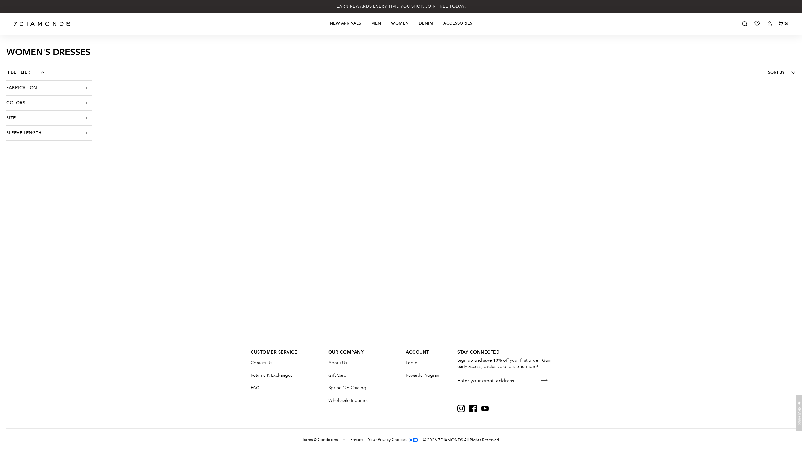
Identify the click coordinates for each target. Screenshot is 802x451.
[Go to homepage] (42, 24)
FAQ (255, 388)
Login (411, 363)
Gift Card (337, 375)
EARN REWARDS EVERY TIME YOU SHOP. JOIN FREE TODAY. (401, 6)
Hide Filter (18, 72)
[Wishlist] (757, 24)
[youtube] (485, 408)
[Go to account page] (769, 24)
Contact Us (261, 363)
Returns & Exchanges (271, 375)
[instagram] (461, 408)
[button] (799, 413)
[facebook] (473, 408)
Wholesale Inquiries (348, 400)
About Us (337, 363)
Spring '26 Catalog (347, 388)
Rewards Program (423, 375)
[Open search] (744, 24)
